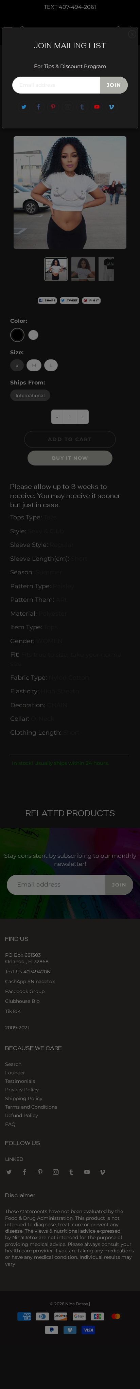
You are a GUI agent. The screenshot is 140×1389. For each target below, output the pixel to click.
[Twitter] (24, 107)
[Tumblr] (82, 107)
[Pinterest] (53, 107)
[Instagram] (68, 107)
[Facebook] (39, 107)
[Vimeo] (112, 107)
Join (114, 85)
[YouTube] (97, 107)
